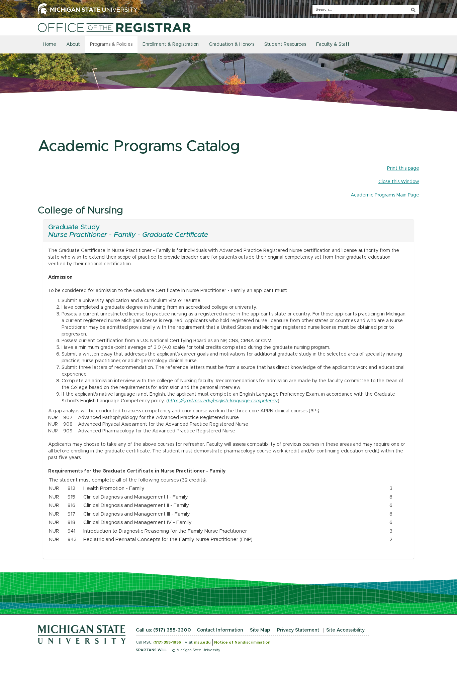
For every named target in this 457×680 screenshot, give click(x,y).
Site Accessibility (345, 630)
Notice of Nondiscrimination (242, 642)
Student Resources (285, 44)
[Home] (114, 27)
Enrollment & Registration (171, 44)
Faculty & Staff (333, 44)
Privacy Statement (298, 630)
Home (49, 44)
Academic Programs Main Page (385, 195)
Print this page (403, 168)
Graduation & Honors (231, 44)
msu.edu (202, 642)
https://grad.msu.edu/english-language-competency (223, 401)
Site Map (260, 630)
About (73, 44)
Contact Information (220, 630)
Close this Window (398, 181)
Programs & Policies (111, 44)
